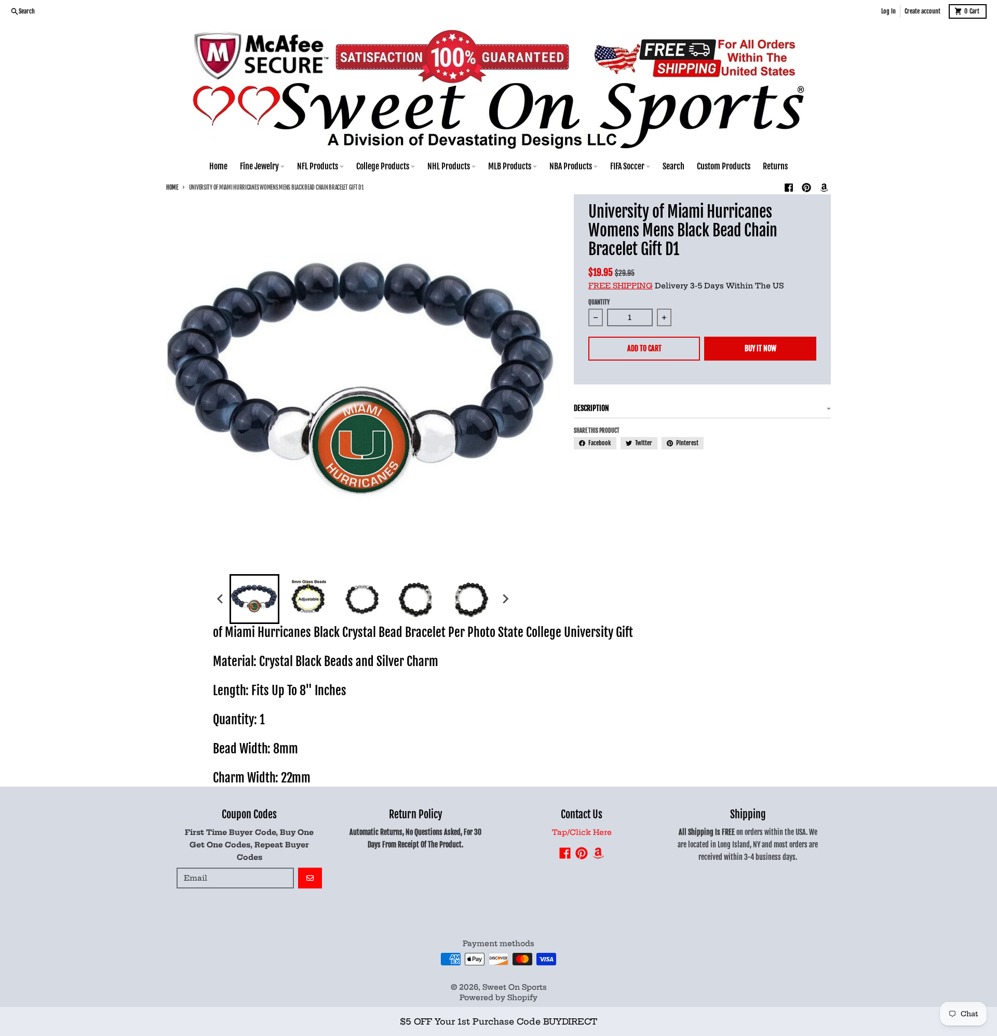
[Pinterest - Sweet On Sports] (806, 187)
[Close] (669, 998)
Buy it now (760, 348)
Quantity (599, 302)
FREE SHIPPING (620, 285)
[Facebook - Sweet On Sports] (789, 187)
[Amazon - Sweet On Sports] (824, 187)
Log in (888, 11)
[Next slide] (504, 599)
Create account (922, 11)
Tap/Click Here (582, 832)
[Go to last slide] (220, 599)
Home (172, 187)
